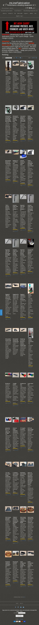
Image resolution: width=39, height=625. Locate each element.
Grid (18, 57)
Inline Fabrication (20, 619)
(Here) (11, 38)
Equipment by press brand (7, 10)
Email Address (16, 612)
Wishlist (33, 8)
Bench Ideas (19, 13)
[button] (1, 313)
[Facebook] (26, 8)
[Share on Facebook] (31, 57)
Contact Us (10, 13)
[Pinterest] (27, 8)
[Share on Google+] (35, 57)
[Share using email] (36, 57)
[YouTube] (31, 8)
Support (26, 13)
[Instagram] (29, 8)
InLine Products (18, 10)
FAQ (15, 13)
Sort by (3, 57)
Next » (24, 597)
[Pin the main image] (34, 57)
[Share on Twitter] (32, 57)
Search (17, 603)
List (22, 57)
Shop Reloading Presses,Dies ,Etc (31, 10)
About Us (21, 603)
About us (5, 13)
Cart (35, 13)
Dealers (31, 13)
